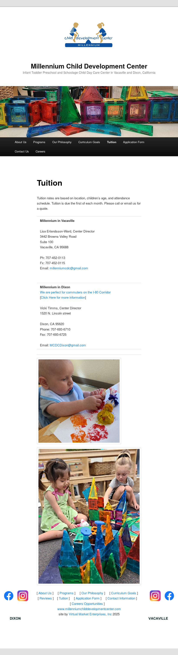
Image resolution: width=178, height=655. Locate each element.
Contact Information (121, 598)
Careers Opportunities (87, 603)
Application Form (133, 142)
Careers (40, 151)
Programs (39, 142)
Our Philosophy (62, 142)
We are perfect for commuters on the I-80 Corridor (75, 292)
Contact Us (22, 151)
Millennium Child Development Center (89, 65)
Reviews (46, 598)
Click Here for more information (63, 297)
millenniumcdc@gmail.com (69, 268)
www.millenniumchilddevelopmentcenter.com (89, 608)
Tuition (111, 142)
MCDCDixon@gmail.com (68, 345)
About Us (20, 142)
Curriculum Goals (89, 142)
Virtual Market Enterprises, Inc (90, 614)
